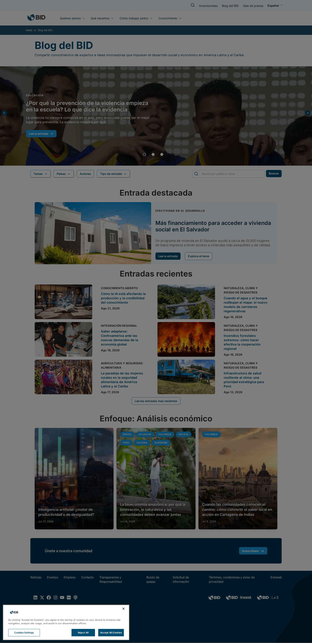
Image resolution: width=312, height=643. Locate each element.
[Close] (123, 609)
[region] (66, 622)
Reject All (83, 632)
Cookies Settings (24, 632)
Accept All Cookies (111, 632)
